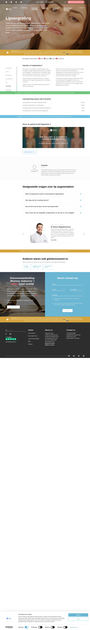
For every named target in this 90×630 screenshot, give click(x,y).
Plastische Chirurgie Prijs (56, 8)
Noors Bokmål (60, 58)
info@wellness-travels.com (73, 334)
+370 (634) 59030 (49, 2)
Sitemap (30, 344)
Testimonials (9, 78)
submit (67, 310)
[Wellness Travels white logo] (9, 9)
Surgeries (24, 7)
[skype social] (83, 356)
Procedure (9, 68)
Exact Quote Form (32, 336)
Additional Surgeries (8, 90)
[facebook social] (69, 356)
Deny (78, 619)
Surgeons (8, 86)
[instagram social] (78, 356)
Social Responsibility (33, 338)
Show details (73, 627)
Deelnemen (13, 307)
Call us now (39, 2)
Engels (47, 58)
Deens (41, 58)
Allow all (78, 615)
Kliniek (15, 7)
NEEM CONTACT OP (29, 152)
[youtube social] (74, 356)
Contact (81, 7)
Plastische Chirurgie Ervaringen (35, 8)
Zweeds (53, 58)
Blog (29, 341)
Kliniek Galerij (46, 8)
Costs (7, 71)
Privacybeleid (31, 333)
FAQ (6, 82)
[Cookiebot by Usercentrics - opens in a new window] (9, 627)
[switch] (40, 627)
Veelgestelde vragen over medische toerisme (68, 9)
